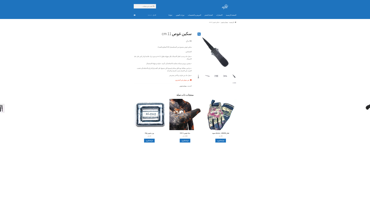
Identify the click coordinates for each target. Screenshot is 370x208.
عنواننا (170, 15)
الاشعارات (219, 15)
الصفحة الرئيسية (231, 15)
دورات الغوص (180, 15)
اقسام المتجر (208, 15)
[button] (199, 34)
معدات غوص (224, 22)
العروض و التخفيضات (194, 15)
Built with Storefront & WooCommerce (211, 167)
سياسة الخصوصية (230, 167)
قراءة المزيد (220, 140)
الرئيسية (231, 22)
